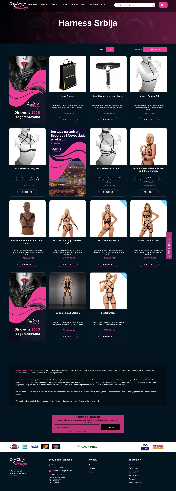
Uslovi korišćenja (135, 465)
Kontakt (91, 472)
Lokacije (104, 5)
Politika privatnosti (135, 482)
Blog (90, 465)
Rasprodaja (55, 5)
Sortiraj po (138, 49)
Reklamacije (133, 475)
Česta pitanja (134, 468)
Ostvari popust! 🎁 (168, 247)
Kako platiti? (133, 472)
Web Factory (13, 476)
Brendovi (93, 5)
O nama (92, 468)
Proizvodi (32, 5)
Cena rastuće (155, 49)
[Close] (169, 235)
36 (110, 49)
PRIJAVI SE (110, 427)
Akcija (44, 5)
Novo (65, 5)
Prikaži (102, 49)
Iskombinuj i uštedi (78, 5)
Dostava (132, 479)
